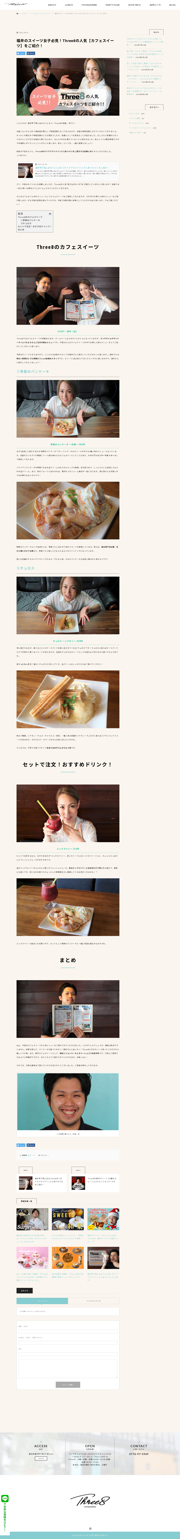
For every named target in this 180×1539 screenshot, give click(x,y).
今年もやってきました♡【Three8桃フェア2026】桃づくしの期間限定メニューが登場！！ (145, 42)
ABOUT (52, 5)
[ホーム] (17, 11)
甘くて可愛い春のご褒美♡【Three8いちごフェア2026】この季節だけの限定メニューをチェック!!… (32, 1277)
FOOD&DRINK (89, 5)
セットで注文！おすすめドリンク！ (35, 226)
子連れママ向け (135, 133)
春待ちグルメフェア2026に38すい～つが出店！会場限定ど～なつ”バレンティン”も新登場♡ (144, 91)
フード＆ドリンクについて (140, 128)
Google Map (41, 1458)
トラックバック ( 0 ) (94, 1301)
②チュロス (26, 223)
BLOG (172, 5)
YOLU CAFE (134, 113)
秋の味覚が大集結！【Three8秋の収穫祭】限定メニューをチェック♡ (67, 1275)
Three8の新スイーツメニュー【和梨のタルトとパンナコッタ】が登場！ (67, 1237)
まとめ (21, 229)
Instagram (90, 1528)
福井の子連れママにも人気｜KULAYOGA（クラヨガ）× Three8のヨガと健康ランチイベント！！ (144, 79)
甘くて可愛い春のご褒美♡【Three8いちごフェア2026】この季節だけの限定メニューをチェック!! (145, 66)
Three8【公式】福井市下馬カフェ (95, 1535)
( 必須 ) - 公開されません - (31, 1337)
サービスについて (136, 123)
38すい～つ (155, 5)
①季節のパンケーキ (30, 220)
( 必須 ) (23, 1326)
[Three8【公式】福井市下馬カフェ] (90, 1520)
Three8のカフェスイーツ (30, 217)
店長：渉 (31, 1155)
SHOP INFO (134, 5)
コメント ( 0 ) (42, 1301)
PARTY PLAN (113, 5)
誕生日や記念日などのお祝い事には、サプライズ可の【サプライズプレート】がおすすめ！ (32, 1238)
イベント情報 (134, 118)
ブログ (24, 13)
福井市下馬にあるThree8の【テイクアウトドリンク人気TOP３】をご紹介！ (72, 168)
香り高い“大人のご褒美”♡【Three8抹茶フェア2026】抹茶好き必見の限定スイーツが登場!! (145, 54)
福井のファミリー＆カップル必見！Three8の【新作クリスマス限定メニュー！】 (103, 1238)
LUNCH (69, 5)
